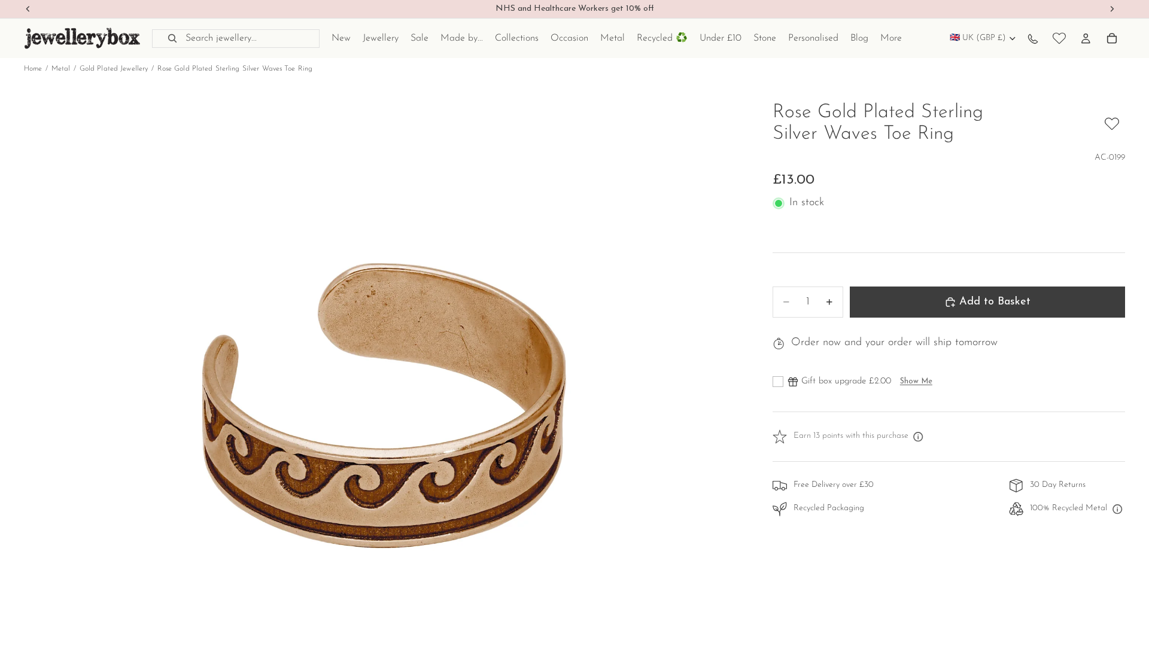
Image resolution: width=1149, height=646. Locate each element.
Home (33, 68)
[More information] (918, 436)
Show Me (916, 381)
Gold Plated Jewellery (114, 68)
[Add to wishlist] (1112, 124)
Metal (61, 68)
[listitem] (891, 38)
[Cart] (1112, 38)
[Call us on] (1033, 38)
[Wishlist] (1059, 38)
